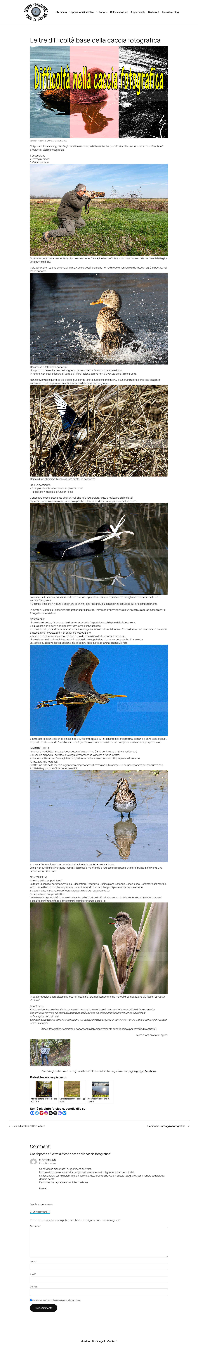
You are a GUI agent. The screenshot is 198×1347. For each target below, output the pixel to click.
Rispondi (43, 1188)
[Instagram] (46, 1113)
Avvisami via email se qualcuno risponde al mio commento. (56, 1300)
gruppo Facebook (146, 1071)
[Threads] (51, 1113)
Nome (33, 1261)
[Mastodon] (60, 1113)
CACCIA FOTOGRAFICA (57, 140)
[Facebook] (32, 1113)
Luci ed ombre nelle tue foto (29, 1126)
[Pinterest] (41, 1113)
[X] (55, 1113)
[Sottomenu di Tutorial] (106, 12)
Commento (35, 1226)
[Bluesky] (64, 1113)
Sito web (33, 1286)
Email (33, 1274)
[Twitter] (37, 1113)
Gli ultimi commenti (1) (40, 1211)
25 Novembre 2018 (47, 1159)
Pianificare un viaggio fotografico (166, 1126)
